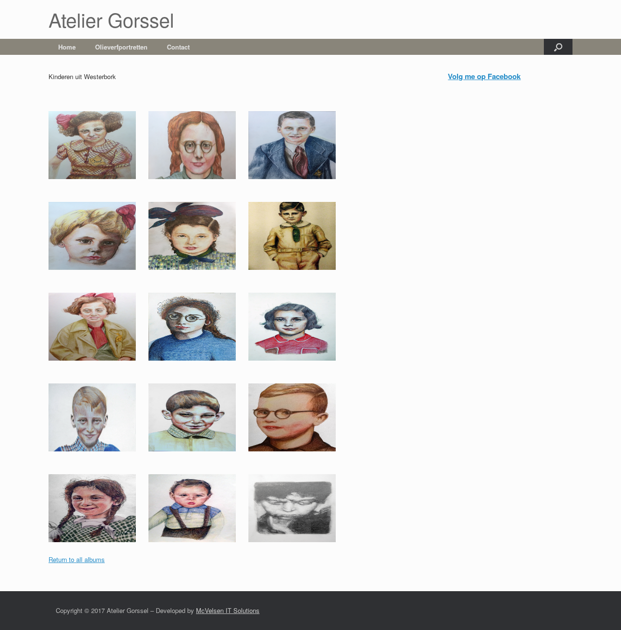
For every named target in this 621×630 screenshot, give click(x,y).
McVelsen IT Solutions (228, 610)
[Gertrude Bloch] (97, 321)
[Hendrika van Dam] (296, 321)
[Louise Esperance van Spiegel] (97, 231)
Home (67, 46)
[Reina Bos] (97, 140)
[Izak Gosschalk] (296, 140)
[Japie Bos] (196, 412)
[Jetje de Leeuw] (196, 140)
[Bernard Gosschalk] (196, 503)
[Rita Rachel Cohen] (196, 321)
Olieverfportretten (121, 46)
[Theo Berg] (97, 412)
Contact (178, 46)
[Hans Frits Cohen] (296, 412)
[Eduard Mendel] (296, 231)
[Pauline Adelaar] (97, 503)
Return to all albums (77, 559)
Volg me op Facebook (484, 76)
